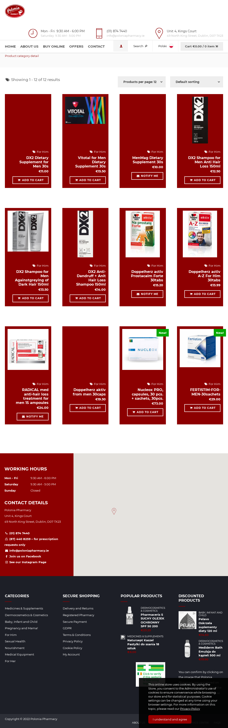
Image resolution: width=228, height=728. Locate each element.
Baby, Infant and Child (21, 621)
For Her (10, 661)
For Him (42, 151)
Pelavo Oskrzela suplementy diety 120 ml (208, 625)
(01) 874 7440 (19, 533)
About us (29, 46)
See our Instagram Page (27, 562)
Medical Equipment (19, 654)
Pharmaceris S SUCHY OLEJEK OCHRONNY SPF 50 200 (152, 620)
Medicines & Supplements (24, 608)
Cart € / (200, 46)
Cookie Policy (72, 648)
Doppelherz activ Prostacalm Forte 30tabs (147, 276)
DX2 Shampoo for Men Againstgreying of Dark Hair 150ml (32, 278)
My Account (71, 654)
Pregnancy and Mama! (21, 628)
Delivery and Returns (78, 608)
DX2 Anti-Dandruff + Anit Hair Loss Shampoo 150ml (91, 278)
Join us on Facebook (24, 556)
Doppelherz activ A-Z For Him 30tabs (204, 276)
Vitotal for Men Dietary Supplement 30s (90, 162)
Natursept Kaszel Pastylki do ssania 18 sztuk (143, 644)
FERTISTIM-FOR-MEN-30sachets (205, 392)
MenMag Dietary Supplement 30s (147, 160)
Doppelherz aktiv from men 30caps (89, 392)
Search (138, 46)
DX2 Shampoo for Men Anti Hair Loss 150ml (204, 162)
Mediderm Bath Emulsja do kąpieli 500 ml (210, 651)
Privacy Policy (190, 708)
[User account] (120, 46)
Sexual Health (15, 641)
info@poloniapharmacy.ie (28, 550)
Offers (76, 46)
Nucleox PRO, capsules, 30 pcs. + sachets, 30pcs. (147, 394)
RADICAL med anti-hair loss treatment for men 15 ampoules (32, 396)
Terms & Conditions (77, 635)
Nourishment (14, 648)
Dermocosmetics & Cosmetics (26, 615)
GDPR (67, 628)
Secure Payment (75, 621)
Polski (163, 46)
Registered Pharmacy (78, 615)
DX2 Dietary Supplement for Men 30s (34, 162)
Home (10, 46)
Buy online (54, 46)
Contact (96, 46)
